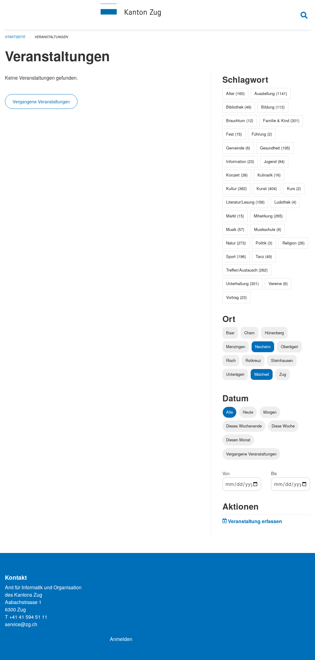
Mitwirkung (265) (268, 216)
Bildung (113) (273, 107)
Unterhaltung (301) (242, 283)
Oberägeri (289, 346)
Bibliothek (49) (238, 107)
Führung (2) (262, 134)
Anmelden (121, 638)
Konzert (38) (237, 175)
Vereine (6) (278, 283)
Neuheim (263, 346)
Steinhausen (282, 360)
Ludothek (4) (285, 202)
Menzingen (235, 346)
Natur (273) (236, 243)
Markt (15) (235, 216)
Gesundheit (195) (275, 148)
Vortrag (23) (236, 297)
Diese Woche (283, 426)
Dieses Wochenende (244, 426)
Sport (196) (236, 256)
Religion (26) (293, 243)
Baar (230, 333)
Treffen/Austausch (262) (247, 270)
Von (226, 473)
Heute (248, 412)
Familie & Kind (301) (281, 120)
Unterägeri (235, 374)
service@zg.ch (21, 624)
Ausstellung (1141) (270, 93)
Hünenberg (274, 333)
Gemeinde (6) (238, 148)
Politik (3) (264, 243)
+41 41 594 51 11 (28, 616)
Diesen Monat (238, 440)
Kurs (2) (294, 188)
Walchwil (261, 374)
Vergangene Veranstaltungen (41, 101)
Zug (282, 374)
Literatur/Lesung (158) (245, 202)
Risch (231, 360)
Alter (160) (235, 93)
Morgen (270, 412)
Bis (274, 473)
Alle (229, 412)
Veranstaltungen (51, 36)
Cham (249, 333)
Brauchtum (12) (239, 120)
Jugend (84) (274, 161)
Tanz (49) (264, 256)
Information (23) (240, 161)
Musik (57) (235, 229)
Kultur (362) (236, 188)
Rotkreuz (253, 360)
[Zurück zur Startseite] (157, 15)
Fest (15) (234, 134)
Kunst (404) (267, 188)
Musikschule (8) (267, 229)
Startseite (15, 36)
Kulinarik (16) (269, 175)
